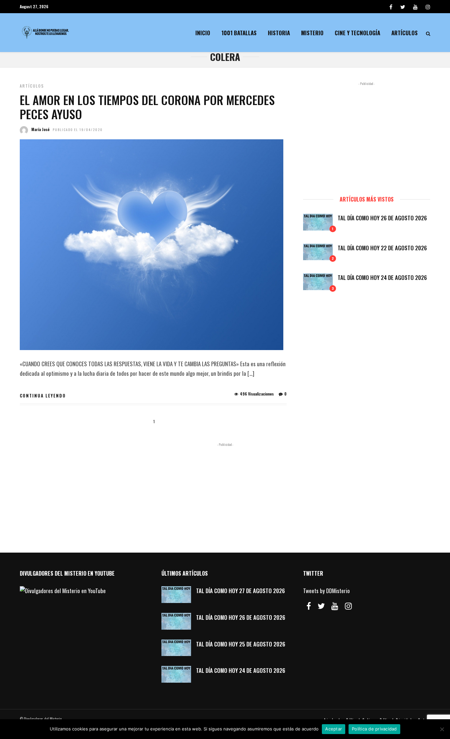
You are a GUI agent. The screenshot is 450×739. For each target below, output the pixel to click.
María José (40, 129)
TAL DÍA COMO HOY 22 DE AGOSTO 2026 (382, 248)
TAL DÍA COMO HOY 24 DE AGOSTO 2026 (382, 277)
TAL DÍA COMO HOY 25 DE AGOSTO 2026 (240, 644)
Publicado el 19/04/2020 (78, 129)
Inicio (202, 33)
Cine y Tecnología (357, 33)
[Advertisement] (366, 136)
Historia (279, 33)
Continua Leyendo (43, 395)
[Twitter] (321, 606)
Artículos (404, 33)
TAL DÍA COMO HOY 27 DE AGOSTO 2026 (240, 591)
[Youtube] (415, 6)
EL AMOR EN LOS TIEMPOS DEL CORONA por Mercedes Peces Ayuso (147, 107)
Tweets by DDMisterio (326, 591)
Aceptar (333, 728)
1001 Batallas (239, 33)
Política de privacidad (374, 728)
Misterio (312, 33)
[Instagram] (428, 6)
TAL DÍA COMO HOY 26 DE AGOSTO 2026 (382, 218)
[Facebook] (308, 606)
